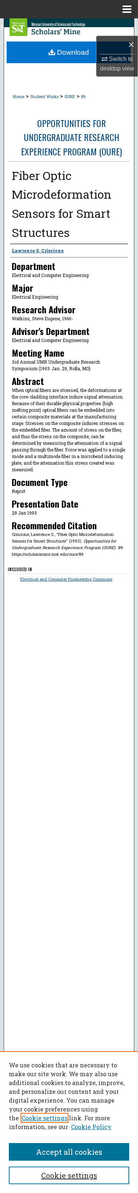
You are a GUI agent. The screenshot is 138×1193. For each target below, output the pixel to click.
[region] (69, 1122)
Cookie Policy (91, 1127)
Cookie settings (44, 1118)
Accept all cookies (69, 1152)
